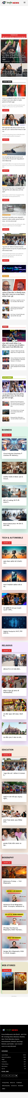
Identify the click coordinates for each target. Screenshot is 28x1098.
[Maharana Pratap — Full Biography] (14, 872)
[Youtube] (16, 1075)
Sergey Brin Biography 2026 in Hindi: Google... (13, 952)
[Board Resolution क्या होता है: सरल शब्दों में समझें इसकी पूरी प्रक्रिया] (14, 515)
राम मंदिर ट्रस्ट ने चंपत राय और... (12, 737)
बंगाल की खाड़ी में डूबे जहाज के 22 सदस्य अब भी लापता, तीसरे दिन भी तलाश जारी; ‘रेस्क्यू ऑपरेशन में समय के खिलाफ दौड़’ (13, 159)
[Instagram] (6, 1075)
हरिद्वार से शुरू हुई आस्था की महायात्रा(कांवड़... (11, 691)
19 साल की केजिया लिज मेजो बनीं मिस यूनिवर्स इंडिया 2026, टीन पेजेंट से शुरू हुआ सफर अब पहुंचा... (13, 396)
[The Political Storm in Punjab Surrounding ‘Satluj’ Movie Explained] (5, 412)
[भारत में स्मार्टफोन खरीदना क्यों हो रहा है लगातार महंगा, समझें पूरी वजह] (14, 576)
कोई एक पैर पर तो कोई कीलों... (12, 669)
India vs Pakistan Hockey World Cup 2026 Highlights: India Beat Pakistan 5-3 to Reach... (18, 359)
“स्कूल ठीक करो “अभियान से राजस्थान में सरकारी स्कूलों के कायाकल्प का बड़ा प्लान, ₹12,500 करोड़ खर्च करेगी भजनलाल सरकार (14, 248)
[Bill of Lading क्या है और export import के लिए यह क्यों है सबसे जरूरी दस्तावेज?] (14, 491)
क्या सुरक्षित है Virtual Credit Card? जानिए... (12, 609)
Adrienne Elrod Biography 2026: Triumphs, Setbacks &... (14, 905)
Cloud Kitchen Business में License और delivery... (12, 454)
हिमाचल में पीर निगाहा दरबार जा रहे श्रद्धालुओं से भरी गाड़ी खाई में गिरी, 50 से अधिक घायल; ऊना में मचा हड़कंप (13, 190)
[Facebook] (2, 1075)
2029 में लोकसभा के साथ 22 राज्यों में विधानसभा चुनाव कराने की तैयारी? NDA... (17, 309)
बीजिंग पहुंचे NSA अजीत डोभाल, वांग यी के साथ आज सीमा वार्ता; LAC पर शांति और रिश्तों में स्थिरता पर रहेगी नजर (13, 129)
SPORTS (5, 326)
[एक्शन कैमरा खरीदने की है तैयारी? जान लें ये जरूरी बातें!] (14, 552)
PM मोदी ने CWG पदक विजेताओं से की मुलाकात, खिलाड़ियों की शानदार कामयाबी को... (18, 367)
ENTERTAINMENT (7, 377)
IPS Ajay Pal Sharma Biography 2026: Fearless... (13, 929)
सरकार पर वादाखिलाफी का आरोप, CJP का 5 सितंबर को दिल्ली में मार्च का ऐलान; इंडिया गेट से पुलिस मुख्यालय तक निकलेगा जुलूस (13, 100)
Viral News (5, 95)
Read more (5, 110)
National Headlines (6, 125)
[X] (9, 1075)
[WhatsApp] (13, 1075)
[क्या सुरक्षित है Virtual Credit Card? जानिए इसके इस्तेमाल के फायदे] (14, 599)
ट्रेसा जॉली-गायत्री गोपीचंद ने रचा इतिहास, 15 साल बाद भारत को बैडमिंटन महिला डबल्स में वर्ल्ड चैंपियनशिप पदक (13, 345)
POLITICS (5, 276)
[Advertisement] (14, 19)
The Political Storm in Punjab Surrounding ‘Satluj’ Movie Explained (17, 412)
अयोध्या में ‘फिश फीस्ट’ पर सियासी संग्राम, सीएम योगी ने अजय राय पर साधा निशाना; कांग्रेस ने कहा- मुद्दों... (13, 294)
